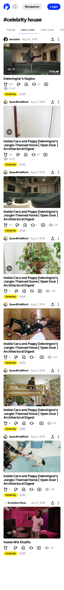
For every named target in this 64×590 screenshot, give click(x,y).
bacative (14, 39)
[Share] (52, 39)
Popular (11, 29)
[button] (6, 84)
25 (22, 553)
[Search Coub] (15, 7)
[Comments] (26, 84)
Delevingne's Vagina (19, 78)
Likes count (27, 29)
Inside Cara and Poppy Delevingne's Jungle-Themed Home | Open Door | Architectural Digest (31, 145)
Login (54, 6)
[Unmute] (9, 69)
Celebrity (10, 94)
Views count (47, 29)
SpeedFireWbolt (18, 102)
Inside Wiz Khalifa (17, 542)
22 (22, 94)
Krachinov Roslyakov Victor (18, 503)
